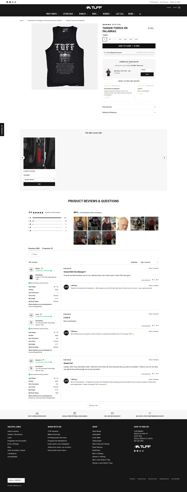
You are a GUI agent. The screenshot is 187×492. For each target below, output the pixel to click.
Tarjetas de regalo (175, 2)
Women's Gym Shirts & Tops (102, 463)
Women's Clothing (98, 457)
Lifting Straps (97, 441)
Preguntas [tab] (47, 248)
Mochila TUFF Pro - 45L (122, 71)
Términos (132, 479)
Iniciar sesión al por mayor (57, 450)
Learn (10, 438)
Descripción (107, 107)
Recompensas (164, 2)
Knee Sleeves (97, 447)
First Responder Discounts (57, 438)
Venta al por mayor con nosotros (59, 447)
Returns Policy (152, 479)
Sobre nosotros (13, 431)
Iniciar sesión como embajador (58, 444)
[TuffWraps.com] (93, 7)
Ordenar (134, 262)
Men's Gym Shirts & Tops (101, 460)
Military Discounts (54, 434)
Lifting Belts (96, 434)
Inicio (21, 20)
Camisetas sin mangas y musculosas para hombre (44, 20)
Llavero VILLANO (29, 171)
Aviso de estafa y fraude (16, 450)
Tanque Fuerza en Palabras (75, 20)
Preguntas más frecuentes (17, 441)
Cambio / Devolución (15, 434)
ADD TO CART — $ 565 (128, 46)
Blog (9, 447)
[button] (47, 218)
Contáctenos (12, 453)
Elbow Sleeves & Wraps (101, 444)
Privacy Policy (142, 479)
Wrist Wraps (96, 431)
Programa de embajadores (57, 441)
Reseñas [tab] (34, 248)
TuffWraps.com (17, 485)
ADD (147, 74)
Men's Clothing (97, 453)
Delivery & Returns (109, 112)
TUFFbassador (154, 2)
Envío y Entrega (13, 444)
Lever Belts (96, 438)
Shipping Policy (164, 479)
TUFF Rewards (53, 431)
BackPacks (96, 450)
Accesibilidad (12, 457)
